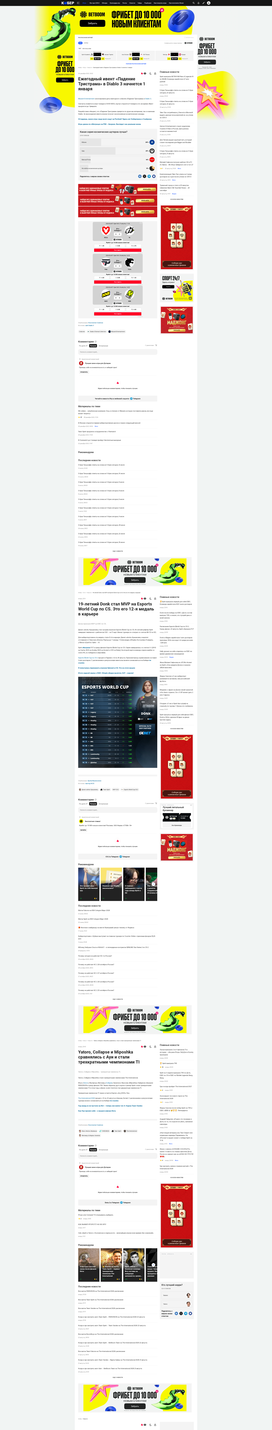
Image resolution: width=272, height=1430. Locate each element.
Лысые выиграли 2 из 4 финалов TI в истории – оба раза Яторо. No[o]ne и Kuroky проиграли (176, 1052)
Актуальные (103, 346)
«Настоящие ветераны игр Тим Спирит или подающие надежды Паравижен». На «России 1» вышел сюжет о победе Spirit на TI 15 (176, 1136)
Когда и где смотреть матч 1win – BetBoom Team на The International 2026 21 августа (110, 1368)
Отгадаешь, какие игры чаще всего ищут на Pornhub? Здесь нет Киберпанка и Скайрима (115, 119)
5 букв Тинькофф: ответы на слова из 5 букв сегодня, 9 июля (101, 482)
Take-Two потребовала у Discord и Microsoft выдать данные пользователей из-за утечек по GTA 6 (176, 115)
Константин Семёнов (95, 323)
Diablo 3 (148, 99)
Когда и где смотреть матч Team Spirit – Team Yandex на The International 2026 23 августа (112, 1325)
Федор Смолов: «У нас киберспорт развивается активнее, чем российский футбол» (175, 678)
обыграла (86, 647)
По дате (82, 346)
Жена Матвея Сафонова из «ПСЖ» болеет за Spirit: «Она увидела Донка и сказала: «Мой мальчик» (176, 665)
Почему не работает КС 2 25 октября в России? (96, 990)
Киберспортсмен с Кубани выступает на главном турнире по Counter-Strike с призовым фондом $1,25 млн (116, 937)
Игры (84, 67)
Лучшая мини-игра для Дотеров (97, 363)
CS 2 (84, 592)
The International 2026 (86, 1098)
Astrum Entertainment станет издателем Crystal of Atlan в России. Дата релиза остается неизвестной (175, 128)
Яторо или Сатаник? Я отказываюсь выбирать (95, 1215)
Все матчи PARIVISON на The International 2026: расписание (101, 1291)
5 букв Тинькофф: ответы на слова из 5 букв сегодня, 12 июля (101, 465)
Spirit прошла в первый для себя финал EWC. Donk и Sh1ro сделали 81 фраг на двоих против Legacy (177, 717)
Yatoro (85, 1083)
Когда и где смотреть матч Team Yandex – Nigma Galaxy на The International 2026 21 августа (112, 1360)
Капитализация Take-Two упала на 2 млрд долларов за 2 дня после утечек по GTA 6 (176, 175)
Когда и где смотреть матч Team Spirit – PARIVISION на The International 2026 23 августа (111, 1317)
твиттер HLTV (89, 783)
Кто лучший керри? (172, 1285)
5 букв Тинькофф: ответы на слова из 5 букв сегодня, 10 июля (101, 473)
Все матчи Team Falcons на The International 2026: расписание (101, 1351)
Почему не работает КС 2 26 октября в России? (96, 982)
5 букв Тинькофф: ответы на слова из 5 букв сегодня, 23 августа (176, 91)
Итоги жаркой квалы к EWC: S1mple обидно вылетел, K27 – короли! (106, 673)
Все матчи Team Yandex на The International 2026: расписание (101, 1308)
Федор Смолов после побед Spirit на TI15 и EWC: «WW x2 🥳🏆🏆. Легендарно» (176, 1109)
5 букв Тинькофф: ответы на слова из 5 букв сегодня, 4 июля (101, 516)
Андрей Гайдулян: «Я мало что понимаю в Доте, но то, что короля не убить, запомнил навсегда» (176, 1121)
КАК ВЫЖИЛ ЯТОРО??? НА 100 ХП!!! (92, 1224)
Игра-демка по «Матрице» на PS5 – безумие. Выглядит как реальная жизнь (109, 124)
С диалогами (149, 345)
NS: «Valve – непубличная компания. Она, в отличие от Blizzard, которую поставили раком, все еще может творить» (115, 412)
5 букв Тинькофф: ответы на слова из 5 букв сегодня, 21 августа (176, 152)
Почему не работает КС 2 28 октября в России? (96, 964)
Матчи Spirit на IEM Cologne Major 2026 (93, 919)
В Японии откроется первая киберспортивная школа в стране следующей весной (109, 423)
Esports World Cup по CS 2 (88, 658)
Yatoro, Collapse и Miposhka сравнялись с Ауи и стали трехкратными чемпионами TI (117, 1040)
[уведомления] (198, 3)
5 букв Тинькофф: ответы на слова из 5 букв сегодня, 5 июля (101, 508)
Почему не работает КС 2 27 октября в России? (96, 973)
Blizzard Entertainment (86, 99)
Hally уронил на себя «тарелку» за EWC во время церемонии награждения (176, 652)
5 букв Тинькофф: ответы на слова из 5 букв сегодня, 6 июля (101, 499)
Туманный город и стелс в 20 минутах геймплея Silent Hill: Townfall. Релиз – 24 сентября (175, 187)
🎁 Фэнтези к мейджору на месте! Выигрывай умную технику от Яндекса (106, 927)
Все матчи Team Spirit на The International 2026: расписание (100, 1300)
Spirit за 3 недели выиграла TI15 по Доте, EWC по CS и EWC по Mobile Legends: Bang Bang (176, 1075)
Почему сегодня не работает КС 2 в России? (95, 956)
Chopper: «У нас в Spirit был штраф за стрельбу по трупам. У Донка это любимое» (176, 704)
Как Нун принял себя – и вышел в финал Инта (97, 1111)
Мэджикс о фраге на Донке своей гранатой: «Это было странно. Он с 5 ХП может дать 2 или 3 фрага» (176, 692)
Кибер (80, 67)
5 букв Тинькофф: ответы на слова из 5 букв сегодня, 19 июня (101, 542)
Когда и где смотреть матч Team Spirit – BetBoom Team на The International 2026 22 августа (112, 1343)
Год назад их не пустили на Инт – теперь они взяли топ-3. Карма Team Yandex (110, 1106)
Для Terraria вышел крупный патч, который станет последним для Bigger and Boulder (176, 141)
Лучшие (93, 346)
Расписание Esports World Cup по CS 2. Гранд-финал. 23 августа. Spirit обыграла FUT (177, 627)
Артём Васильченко (94, 781)
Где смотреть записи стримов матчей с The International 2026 (176, 1167)
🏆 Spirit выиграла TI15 (168, 1063)
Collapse (109, 1083)
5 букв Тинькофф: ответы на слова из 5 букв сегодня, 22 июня (101, 534)
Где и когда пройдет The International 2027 (176, 1086)
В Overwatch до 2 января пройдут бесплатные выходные (99, 440)
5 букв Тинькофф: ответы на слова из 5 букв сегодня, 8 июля (101, 491)
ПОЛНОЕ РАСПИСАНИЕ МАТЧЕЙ (136, 64)
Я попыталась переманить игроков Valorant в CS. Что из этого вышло (106, 668)
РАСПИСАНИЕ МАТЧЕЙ (85, 37)
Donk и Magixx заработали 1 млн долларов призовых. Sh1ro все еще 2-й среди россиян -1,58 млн (176, 640)
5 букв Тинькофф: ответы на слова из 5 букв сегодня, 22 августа (176, 102)
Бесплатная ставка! (93, 821)
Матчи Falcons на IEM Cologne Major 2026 (94, 910)
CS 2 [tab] (80, 43)
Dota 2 (84, 1040)
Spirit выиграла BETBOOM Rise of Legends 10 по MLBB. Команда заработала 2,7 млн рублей (176, 79)
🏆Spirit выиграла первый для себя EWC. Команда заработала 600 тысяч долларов (176, 602)
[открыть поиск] (193, 3)
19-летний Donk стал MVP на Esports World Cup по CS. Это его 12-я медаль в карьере (116, 592)
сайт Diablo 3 (89, 325)
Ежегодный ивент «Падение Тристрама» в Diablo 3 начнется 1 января (112, 67)
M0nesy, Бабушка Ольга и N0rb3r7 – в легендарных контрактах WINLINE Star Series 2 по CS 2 (113, 947)
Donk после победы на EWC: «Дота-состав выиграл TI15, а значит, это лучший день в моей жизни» (176, 615)
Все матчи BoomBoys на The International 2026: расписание (100, 1334)
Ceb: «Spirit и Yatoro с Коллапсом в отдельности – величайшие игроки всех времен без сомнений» (115, 1233)
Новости (89, 67)
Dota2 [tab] (86, 43)
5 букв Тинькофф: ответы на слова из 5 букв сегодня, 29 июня (101, 525)
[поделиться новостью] (155, 73)
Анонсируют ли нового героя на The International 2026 (174, 1097)
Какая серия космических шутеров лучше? (103, 132)
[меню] (78, 3)
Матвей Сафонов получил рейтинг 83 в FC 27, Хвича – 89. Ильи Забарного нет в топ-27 (176, 163)
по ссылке (114, 1101)
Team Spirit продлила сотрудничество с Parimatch (97, 431)
